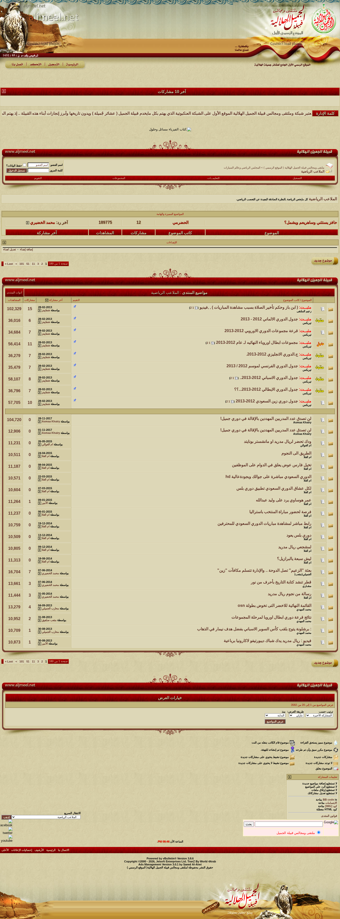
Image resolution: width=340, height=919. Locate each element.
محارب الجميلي (50, 608)
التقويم (38, 178)
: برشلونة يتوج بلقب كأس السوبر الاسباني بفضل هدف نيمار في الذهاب (254, 629)
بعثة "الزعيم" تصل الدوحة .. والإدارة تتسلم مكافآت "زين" (264, 570)
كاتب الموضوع (291, 299)
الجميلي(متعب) (302, 574)
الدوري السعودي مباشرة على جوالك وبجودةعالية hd (268, 476)
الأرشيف (39, 849)
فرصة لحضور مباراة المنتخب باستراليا (280, 512)
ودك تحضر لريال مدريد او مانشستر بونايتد (277, 441)
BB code (328, 799)
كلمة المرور (56, 170)
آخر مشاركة (55, 299)
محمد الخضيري (42, 232)
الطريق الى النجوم (296, 453)
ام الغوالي (305, 445)
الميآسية (180, 232)
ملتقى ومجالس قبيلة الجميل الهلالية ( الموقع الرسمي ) (294, 167)
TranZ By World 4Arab (201, 861)
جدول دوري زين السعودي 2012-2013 (267, 401)
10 (30, 402)
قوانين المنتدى (329, 815)
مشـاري (306, 585)
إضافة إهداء (26, 249)
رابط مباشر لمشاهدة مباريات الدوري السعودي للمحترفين (264, 523)
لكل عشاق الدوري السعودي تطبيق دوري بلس (273, 488)
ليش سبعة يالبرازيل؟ (294, 558)
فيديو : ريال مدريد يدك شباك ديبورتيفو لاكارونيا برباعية (267, 641)
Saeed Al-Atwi (192, 864)
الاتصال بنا (63, 849)
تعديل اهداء (9, 249)
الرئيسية (51, 849)
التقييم (76, 299)
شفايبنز (46, 310)
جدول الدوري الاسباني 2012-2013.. (269, 377)
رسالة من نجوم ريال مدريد (289, 594)
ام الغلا (307, 457)
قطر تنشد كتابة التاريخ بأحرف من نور (281, 582)
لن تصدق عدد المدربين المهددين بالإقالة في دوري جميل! (265, 418)
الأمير (45, 502)
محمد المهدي (303, 609)
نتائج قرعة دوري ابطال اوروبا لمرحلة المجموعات (271, 617)
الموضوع (307, 299)
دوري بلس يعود (298, 535)
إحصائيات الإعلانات (21, 849)
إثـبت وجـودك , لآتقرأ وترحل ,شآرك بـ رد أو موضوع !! (294, 232)
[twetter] (6, 833)
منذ (283, 711)
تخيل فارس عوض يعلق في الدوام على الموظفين (271, 465)
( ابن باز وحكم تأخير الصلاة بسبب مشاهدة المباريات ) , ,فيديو (249, 307)
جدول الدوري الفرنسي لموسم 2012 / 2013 (262, 366)
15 (30, 309)
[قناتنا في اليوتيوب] (6, 840)
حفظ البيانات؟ (14, 165)
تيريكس (307, 322)
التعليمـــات (213, 178)
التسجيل (297, 178)
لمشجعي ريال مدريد (294, 547)
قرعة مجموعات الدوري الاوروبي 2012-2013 (261, 331)
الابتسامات (331, 802)
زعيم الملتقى (304, 311)
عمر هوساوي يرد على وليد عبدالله (283, 500)
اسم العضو (57, 164)
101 (21, 263)
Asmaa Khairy (302, 422)
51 (27, 263)
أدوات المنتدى (14, 292)
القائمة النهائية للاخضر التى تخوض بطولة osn (274, 605)
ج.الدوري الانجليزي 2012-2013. (272, 354)
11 (33, 263)
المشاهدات (14, 299)
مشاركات (29, 299)
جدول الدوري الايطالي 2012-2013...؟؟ (266, 389)
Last (9, 263)
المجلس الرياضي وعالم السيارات (242, 167)
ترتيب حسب (326, 711)
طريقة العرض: (295, 711)
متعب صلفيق (49, 620)
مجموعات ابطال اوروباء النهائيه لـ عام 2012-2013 (257, 342)
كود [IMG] (331, 806)
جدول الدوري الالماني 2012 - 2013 (269, 319)
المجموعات (119, 178)
